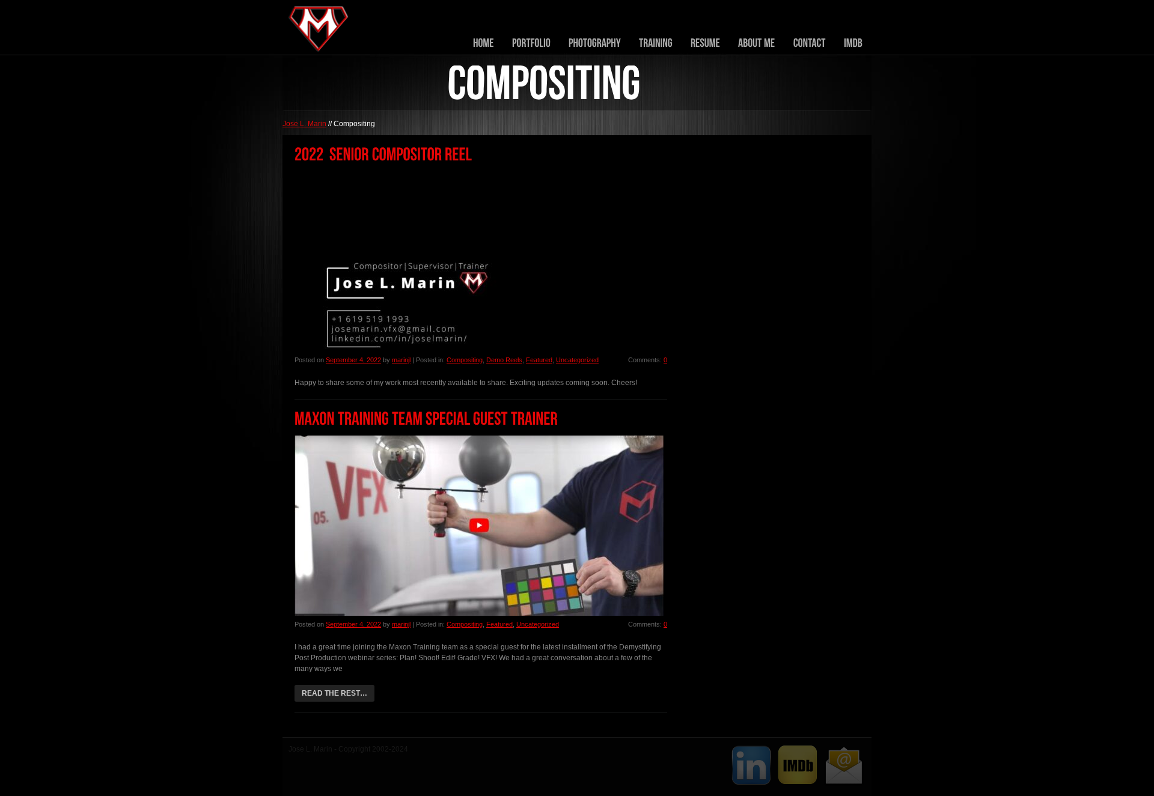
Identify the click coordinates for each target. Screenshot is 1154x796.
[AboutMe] (756, 43)
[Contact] (809, 43)
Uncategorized (577, 359)
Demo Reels (504, 359)
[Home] (483, 43)
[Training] (656, 43)
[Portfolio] (531, 43)
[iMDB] (853, 43)
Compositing (465, 359)
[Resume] (705, 43)
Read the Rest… (334, 693)
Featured (539, 359)
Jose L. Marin (304, 124)
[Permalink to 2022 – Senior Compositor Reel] (383, 155)
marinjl (401, 359)
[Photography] (595, 43)
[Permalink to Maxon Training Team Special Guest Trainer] (426, 419)
